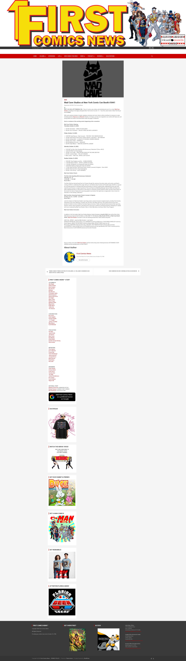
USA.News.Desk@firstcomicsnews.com (133, 631)
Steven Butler (52, 342)
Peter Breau (51, 360)
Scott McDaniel (52, 324)
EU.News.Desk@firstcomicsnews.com (133, 648)
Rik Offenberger (52, 390)
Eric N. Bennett (52, 350)
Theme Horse (69, 658)
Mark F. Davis (52, 299)
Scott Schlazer (52, 379)
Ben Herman (52, 288)
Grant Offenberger (53, 353)
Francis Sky (51, 352)
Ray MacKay (51, 337)
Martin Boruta (52, 358)
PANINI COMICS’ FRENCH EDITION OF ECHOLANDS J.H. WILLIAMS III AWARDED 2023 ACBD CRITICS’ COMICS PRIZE (69, 271)
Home (35, 56)
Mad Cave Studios (72, 217)
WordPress (86, 658)
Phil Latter (51, 361)
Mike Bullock (52, 323)
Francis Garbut (52, 370)
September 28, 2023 (69, 105)
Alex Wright (51, 284)
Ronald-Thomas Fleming (54, 340)
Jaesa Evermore (52, 355)
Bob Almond (52, 291)
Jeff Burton (51, 334)
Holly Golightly (52, 317)
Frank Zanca (52, 371)
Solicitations (110, 56)
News (82, 56)
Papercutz (75, 116)
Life (59, 56)
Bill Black (51, 290)
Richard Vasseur (53, 389)
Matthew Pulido (52, 302)
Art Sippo (51, 331)
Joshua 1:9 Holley (53, 321)
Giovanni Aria (52, 373)
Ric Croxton (51, 377)
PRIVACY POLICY (55, 658)
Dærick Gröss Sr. (53, 294)
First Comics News (78, 105)
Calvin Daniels (52, 368)
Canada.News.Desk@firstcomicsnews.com (134, 640)
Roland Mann (52, 339)
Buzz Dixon (51, 315)
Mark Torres (51, 336)
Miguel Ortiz (51, 304)
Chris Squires (52, 349)
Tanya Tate (51, 307)
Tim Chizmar (52, 308)
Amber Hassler (52, 285)
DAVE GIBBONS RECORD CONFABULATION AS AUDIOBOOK (123, 271)
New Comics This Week (71, 56)
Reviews (99, 56)
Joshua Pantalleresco (54, 376)
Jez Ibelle (51, 374)
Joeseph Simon (52, 357)
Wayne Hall (51, 380)
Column (42, 56)
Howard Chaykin (52, 318)
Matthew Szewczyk (53, 387)
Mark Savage (52, 301)
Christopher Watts (53, 293)
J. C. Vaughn (52, 320)
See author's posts (83, 260)
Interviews (51, 56)
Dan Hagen (51, 298)
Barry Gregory (52, 287)
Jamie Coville (52, 333)
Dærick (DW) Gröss (53, 296)
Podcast (90, 56)
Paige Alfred (51, 305)
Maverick (82, 116)
